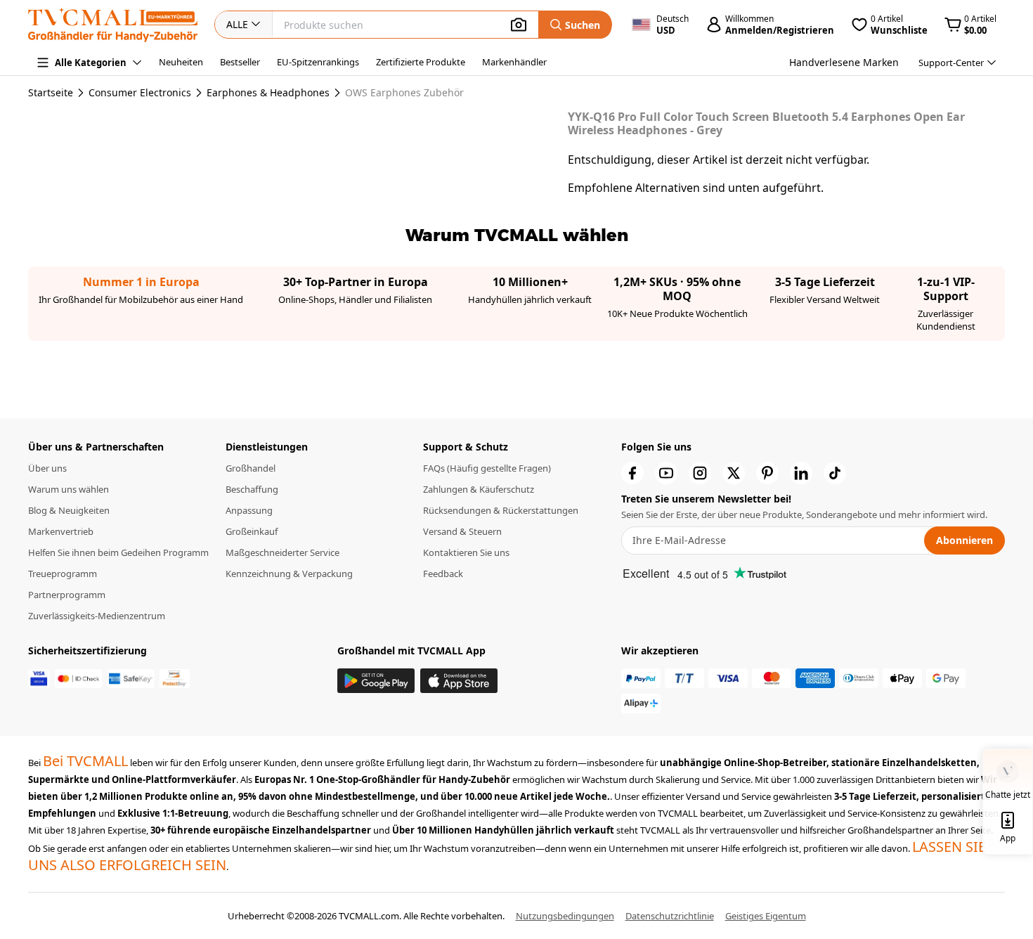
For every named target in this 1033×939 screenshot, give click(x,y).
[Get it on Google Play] (376, 680)
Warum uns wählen (68, 489)
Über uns (47, 468)
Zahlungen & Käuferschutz (478, 489)
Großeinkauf (252, 531)
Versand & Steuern (462, 531)
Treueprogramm (62, 573)
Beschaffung (252, 489)
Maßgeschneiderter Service (282, 552)
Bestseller (240, 62)
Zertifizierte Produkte (420, 62)
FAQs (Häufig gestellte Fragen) (487, 468)
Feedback (443, 573)
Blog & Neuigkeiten (69, 510)
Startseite (50, 92)
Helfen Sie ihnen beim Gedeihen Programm (118, 552)
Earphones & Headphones (268, 93)
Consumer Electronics (140, 93)
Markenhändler (514, 62)
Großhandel (250, 468)
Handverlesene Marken (844, 62)
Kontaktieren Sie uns (466, 552)
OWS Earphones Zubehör (404, 93)
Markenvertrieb (60, 531)
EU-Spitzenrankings (318, 62)
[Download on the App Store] (459, 680)
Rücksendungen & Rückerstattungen (500, 510)
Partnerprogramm (66, 594)
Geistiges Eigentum (765, 915)
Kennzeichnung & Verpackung (289, 573)
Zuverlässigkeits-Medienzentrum (96, 615)
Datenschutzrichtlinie (669, 915)
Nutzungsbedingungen (565, 915)
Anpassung (249, 510)
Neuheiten (181, 62)
